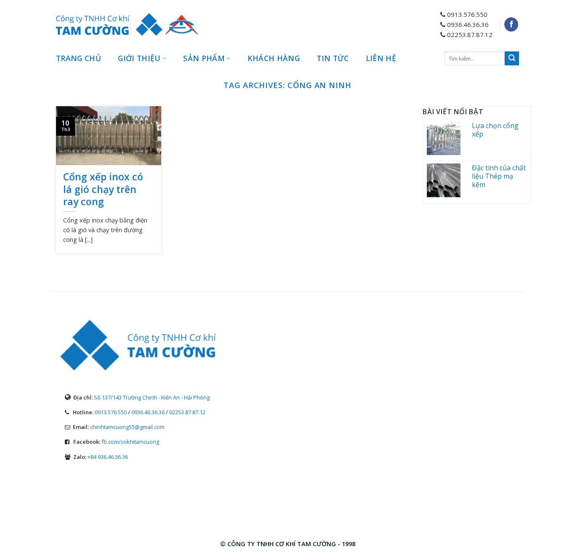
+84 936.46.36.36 (108, 457)
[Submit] (512, 58)
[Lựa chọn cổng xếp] (447, 138)
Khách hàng (274, 58)
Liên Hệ (381, 58)
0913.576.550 (111, 412)
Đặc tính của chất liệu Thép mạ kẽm (499, 176)
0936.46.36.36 (148, 412)
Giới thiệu (139, 58)
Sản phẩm (204, 58)
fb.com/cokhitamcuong (130, 441)
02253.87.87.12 (187, 412)
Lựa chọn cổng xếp (495, 129)
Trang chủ (78, 58)
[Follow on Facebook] (511, 24)
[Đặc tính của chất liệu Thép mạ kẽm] (447, 180)
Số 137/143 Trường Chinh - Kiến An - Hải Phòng (152, 397)
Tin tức (333, 58)
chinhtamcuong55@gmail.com (127, 427)
